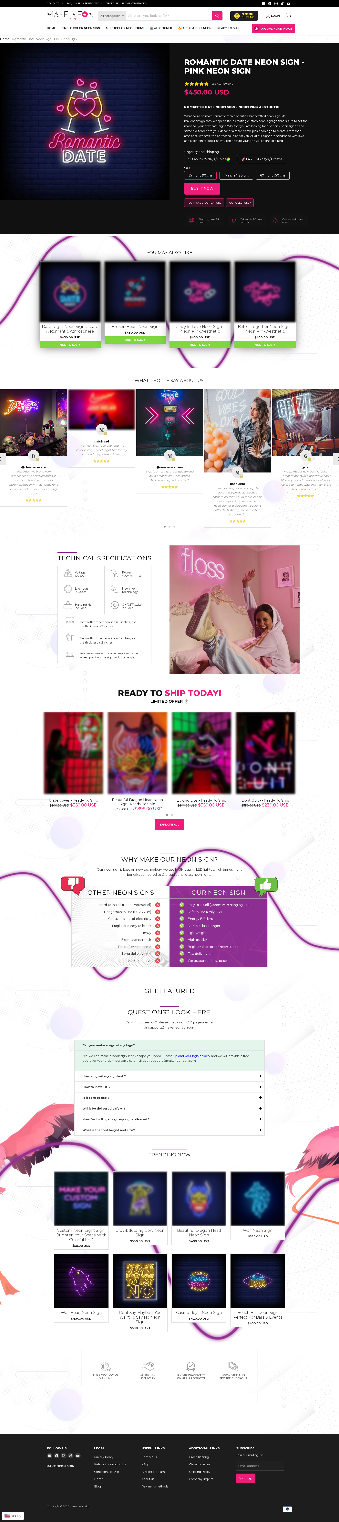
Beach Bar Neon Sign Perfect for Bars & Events (257, 1315)
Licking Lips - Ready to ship (201, 800)
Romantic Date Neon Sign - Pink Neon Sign (244, 67)
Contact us (55, 3)
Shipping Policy (199, 1472)
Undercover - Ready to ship (73, 800)
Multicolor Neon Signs (125, 28)
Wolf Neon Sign (258, 1230)
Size (187, 168)
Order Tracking (199, 1457)
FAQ (69, 3)
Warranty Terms (199, 1464)
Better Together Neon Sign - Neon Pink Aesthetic (265, 329)
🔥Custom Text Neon (194, 28)
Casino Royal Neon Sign (199, 1312)
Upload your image (276, 28)
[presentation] (36, 764)
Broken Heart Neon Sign (135, 326)
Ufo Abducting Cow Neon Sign (140, 1232)
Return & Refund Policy (110, 1464)
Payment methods (134, 3)
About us (112, 3)
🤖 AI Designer (161, 28)
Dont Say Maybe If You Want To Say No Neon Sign (140, 1317)
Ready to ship (228, 28)
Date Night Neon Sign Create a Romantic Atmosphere (70, 329)
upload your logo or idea (191, 1056)
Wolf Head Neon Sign (81, 1312)
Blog (97, 1486)
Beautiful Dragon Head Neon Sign (199, 1232)
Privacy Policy (103, 1457)
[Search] (217, 15)
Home (51, 28)
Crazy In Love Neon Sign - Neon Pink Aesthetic (200, 329)
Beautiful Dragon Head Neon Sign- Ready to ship (137, 802)
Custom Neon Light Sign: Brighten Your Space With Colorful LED (81, 1235)
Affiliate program (89, 3)
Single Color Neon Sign (81, 28)
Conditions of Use (106, 1472)
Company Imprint (201, 1479)
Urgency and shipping (201, 152)
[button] (164, 527)
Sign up (245, 1478)
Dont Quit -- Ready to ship (265, 800)
